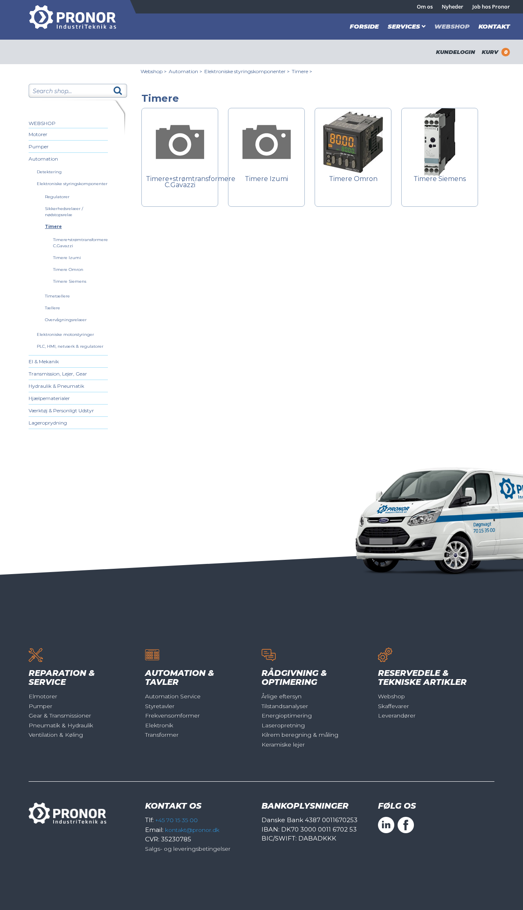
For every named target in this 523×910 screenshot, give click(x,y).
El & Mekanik (44, 361)
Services (404, 26)
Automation (43, 159)
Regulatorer (57, 196)
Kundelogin (455, 52)
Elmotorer (43, 696)
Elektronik (159, 725)
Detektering (49, 171)
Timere (53, 226)
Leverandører (397, 715)
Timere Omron (68, 269)
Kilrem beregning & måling (300, 734)
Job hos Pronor (491, 6)
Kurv (494, 52)
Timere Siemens (69, 281)
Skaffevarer (393, 706)
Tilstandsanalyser (285, 706)
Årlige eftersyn (282, 696)
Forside (364, 26)
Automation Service (173, 696)
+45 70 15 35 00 (176, 820)
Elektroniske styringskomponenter (72, 183)
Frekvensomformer (172, 715)
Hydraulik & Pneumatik (56, 386)
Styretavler (159, 706)
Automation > (185, 71)
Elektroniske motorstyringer (65, 334)
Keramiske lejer (283, 744)
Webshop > (154, 71)
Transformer (162, 734)
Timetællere (57, 296)
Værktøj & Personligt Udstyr (61, 410)
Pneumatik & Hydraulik (61, 725)
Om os (425, 6)
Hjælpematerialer (49, 398)
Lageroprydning (48, 423)
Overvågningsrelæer (66, 319)
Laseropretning (283, 725)
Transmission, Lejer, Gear (58, 374)
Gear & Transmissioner (60, 715)
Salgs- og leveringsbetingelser (187, 848)
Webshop (451, 26)
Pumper (39, 146)
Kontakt (494, 26)
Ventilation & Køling (56, 734)
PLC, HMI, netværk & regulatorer (70, 346)
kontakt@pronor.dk (192, 830)
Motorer (38, 134)
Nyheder (452, 6)
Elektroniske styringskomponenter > (247, 71)
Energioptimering (287, 715)
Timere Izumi (67, 257)
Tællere (52, 308)
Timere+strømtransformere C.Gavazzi (180, 182)
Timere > (302, 71)
